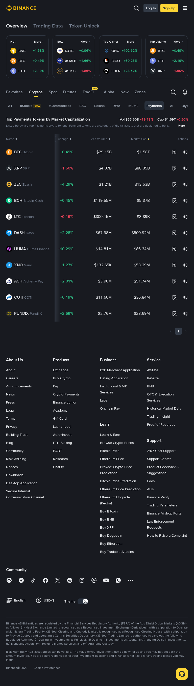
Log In (151, 8)
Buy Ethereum (111, 543)
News (10, 394)
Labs (103, 400)
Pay (56, 386)
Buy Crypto (61, 378)
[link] (27, 42)
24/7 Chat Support (161, 450)
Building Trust (17, 434)
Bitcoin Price (109, 450)
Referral (153, 378)
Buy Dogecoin (111, 535)
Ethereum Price (112, 458)
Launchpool (62, 426)
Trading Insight (158, 416)
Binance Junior (65, 402)
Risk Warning (16, 458)
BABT (57, 450)
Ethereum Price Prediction (120, 489)
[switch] (83, 601)
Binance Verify (158, 497)
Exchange (60, 370)
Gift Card (60, 418)
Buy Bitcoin (109, 511)
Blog (9, 442)
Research (60, 458)
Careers (12, 378)
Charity (58, 467)
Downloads (14, 475)
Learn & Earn (110, 434)
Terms (10, 418)
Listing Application (114, 378)
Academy (60, 410)
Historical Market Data (164, 408)
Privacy (11, 426)
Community (14, 450)
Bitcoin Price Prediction (118, 481)
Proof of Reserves (161, 424)
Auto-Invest (62, 434)
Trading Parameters (162, 505)
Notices (12, 467)
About (10, 370)
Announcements (19, 386)
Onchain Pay (110, 408)
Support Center (159, 458)
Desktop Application (21, 483)
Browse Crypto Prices (117, 442)
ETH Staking (62, 442)
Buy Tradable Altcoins (117, 551)
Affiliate (152, 370)
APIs (150, 489)
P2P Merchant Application (120, 370)
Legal (10, 410)
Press (10, 402)
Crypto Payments (66, 394)
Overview (16, 25)
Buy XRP (107, 527)
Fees (151, 481)
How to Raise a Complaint (167, 535)
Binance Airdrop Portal (164, 513)
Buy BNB (107, 519)
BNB (150, 386)
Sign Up (169, 8)
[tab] (14, 92)
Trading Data (48, 25)
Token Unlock (84, 25)
